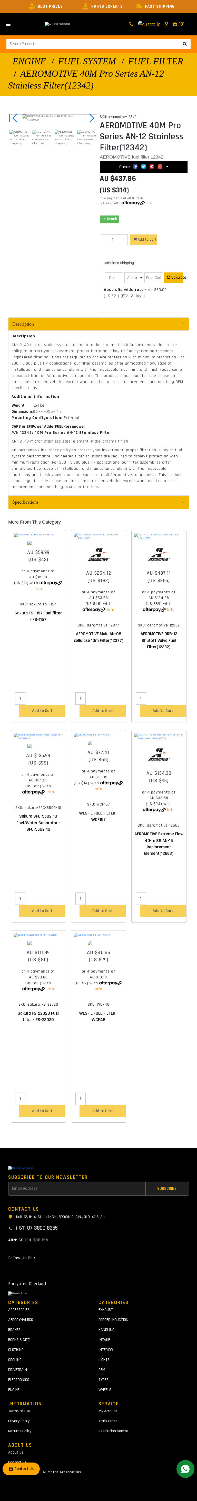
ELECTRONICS (18, 1379)
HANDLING (106, 1329)
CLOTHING (16, 1349)
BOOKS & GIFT (19, 1339)
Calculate (176, 277)
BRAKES (14, 1329)
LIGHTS (104, 1359)
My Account (107, 1411)
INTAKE (104, 1339)
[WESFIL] (98, 743)
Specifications (25, 502)
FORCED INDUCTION (113, 1319)
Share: (125, 167)
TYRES (103, 1379)
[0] (181, 24)
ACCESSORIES (18, 1309)
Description (23, 324)
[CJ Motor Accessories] (57, 24)
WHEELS (104, 1389)
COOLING (15, 1359)
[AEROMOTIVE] (98, 555)
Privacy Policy (18, 1421)
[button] (91, 118)
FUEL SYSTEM (87, 61)
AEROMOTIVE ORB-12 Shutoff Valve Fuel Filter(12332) (159, 640)
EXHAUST (105, 1309)
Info (149, 203)
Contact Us (17, 1462)
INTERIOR (105, 1349)
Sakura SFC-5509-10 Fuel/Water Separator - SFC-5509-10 (38, 822)
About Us (15, 1452)
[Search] (185, 44)
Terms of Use (19, 1411)
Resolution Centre (113, 1431)
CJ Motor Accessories (61, 1472)
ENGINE (29, 61)
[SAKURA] (38, 543)
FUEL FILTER (155, 61)
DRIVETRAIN (17, 1369)
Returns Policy (19, 1431)
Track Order (107, 1421)
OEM (101, 1369)
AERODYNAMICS (20, 1319)
